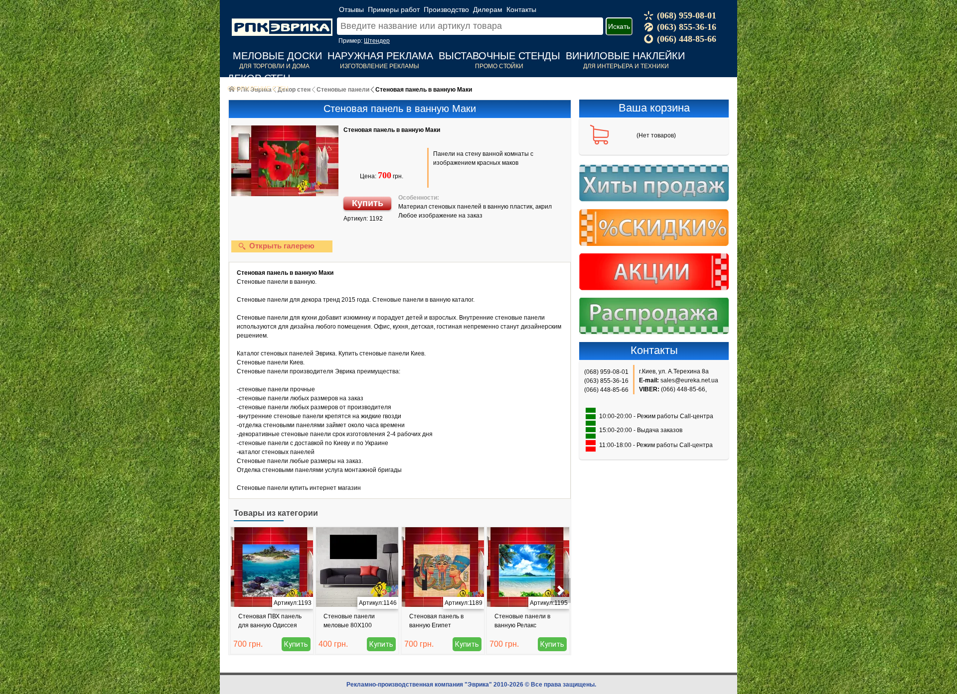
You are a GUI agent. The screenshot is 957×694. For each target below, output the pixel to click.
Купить (367, 203)
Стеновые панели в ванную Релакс (522, 621)
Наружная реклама (380, 55)
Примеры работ (394, 9)
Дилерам (487, 9)
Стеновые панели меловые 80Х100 (349, 621)
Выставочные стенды (499, 55)
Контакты (521, 9)
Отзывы (351, 9)
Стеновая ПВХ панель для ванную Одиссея (270, 621)
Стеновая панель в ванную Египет (436, 621)
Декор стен (258, 78)
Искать (619, 26)
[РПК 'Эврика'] (282, 19)
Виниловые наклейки (625, 55)
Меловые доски (277, 55)
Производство (446, 9)
